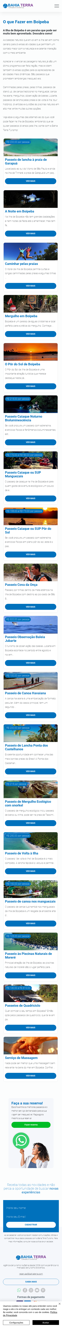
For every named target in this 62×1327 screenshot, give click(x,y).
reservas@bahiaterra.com (31, 1274)
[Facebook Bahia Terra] (25, 1290)
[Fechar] (57, 1305)
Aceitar (45, 1322)
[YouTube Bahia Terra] (37, 1290)
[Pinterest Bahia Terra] (43, 1290)
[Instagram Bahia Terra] (31, 1290)
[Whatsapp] (19, 1290)
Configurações (16, 1322)
